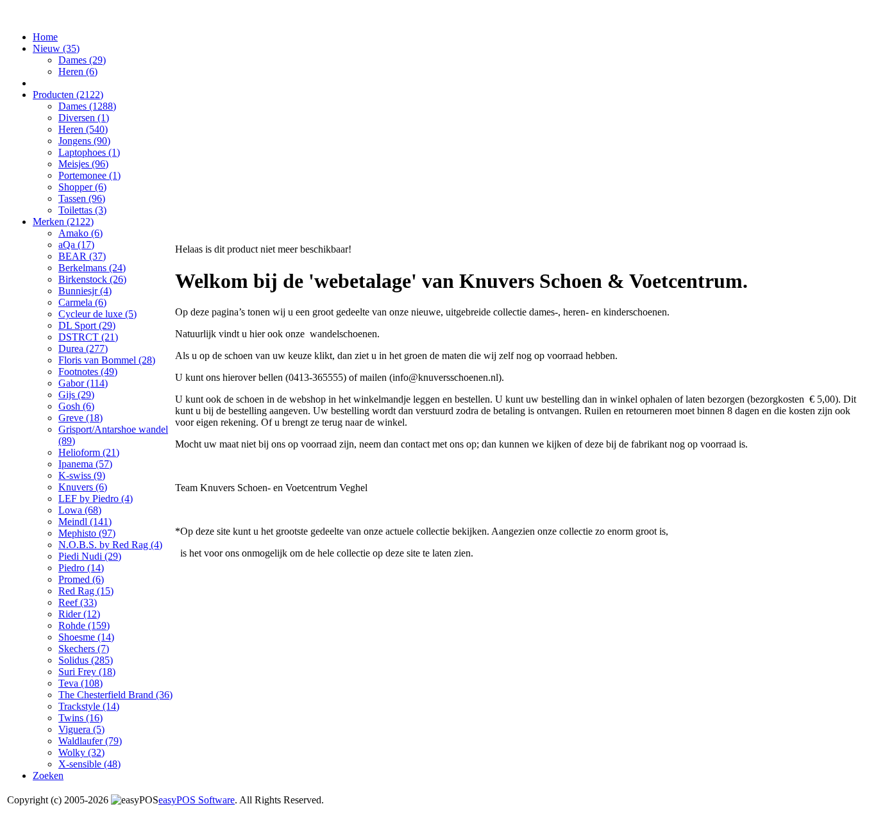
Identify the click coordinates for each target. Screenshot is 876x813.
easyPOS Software (196, 799)
